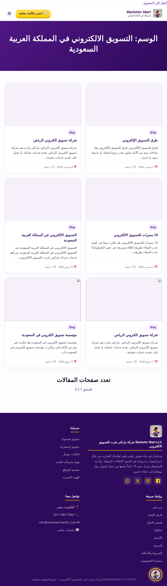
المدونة (158, 545)
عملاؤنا (158, 530)
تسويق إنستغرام (69, 447)
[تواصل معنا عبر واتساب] (155, 574)
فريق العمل (155, 515)
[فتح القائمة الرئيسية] (9, 13)
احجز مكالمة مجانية (33, 13)
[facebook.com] (158, 481)
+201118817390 (64, 515)
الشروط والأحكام (152, 553)
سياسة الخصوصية (151, 561)
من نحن (157, 507)
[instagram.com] (148, 481)
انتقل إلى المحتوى (155, 3)
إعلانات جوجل (71, 454)
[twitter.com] (138, 481)
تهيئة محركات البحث (67, 462)
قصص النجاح (154, 522)
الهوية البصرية (71, 477)
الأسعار (158, 538)
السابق (87, 389)
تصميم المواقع (71, 470)
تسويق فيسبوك (70, 439)
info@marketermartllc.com (57, 522)
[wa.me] (127, 481)
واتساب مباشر (66, 530)
